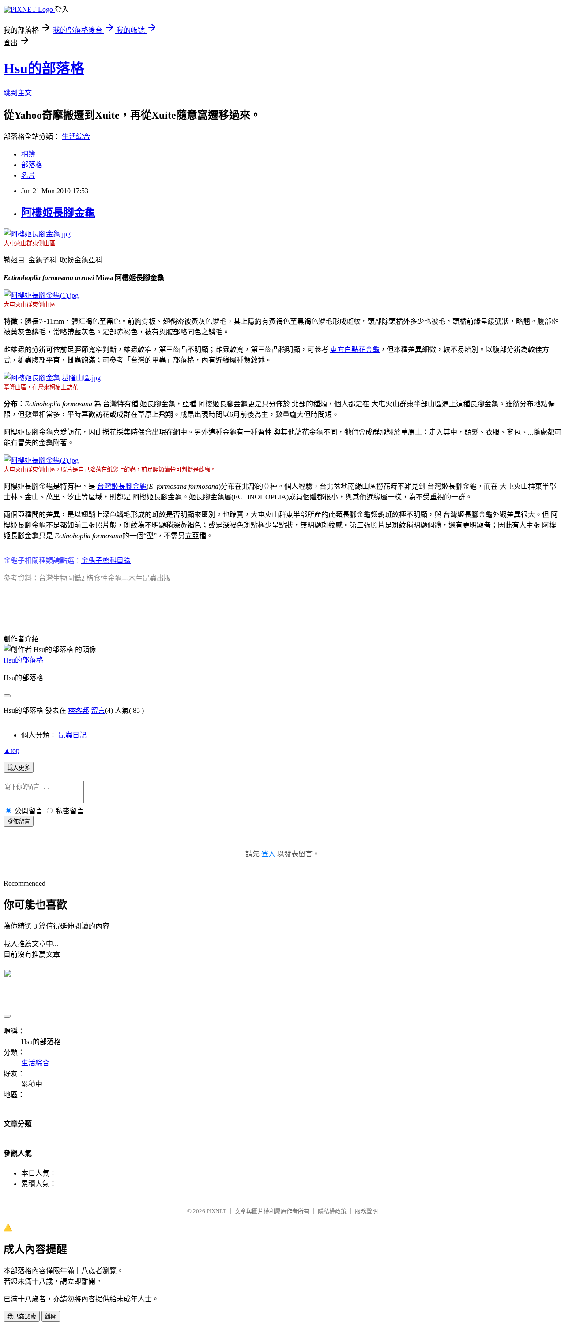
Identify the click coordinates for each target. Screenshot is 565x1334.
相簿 (28, 154)
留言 (98, 710)
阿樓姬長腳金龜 (58, 212)
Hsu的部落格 (44, 68)
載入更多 (18, 767)
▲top (11, 750)
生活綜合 (76, 136)
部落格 (31, 165)
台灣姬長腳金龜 (122, 486)
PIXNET (216, 1211)
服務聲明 (366, 1211)
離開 (50, 1316)
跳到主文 (18, 93)
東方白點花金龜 (355, 349)
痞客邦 (78, 710)
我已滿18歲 (21, 1316)
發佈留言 (18, 821)
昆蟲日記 (72, 735)
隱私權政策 (332, 1211)
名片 (28, 175)
